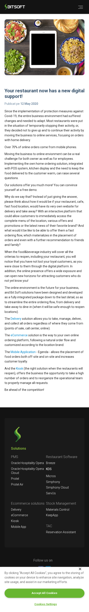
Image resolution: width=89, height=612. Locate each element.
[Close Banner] (80, 569)
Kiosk (19, 368)
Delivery (16, 318)
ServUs (51, 493)
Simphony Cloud (57, 487)
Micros (51, 476)
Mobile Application (23, 352)
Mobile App (18, 526)
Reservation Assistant (61, 532)
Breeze (50, 463)
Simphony (53, 482)
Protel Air (17, 484)
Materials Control (57, 509)
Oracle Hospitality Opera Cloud (27, 471)
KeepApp (52, 515)
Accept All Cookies (44, 593)
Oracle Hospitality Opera (27, 463)
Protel (15, 478)
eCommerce (19, 335)
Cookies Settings (45, 604)
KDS (49, 469)
